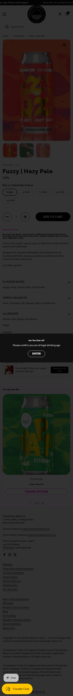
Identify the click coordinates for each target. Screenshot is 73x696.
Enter (36, 353)
